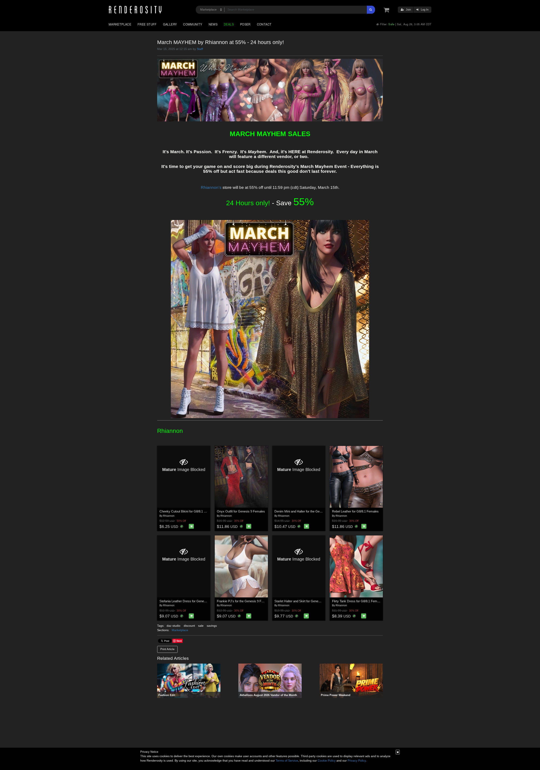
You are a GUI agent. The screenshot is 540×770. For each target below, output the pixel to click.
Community (192, 24)
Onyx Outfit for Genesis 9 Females (241, 511)
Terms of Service (287, 760)
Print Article (167, 649)
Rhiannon (168, 515)
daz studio (173, 625)
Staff (200, 49)
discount (189, 625)
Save (179, 640)
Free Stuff (147, 24)
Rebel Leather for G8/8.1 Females (355, 511)
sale (201, 625)
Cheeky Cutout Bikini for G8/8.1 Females (187, 511)
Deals (229, 24)
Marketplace (120, 24)
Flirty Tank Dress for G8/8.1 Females (357, 601)
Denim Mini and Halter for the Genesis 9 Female (307, 511)
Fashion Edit (166, 695)
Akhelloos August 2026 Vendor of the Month (268, 695)
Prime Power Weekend (335, 695)
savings (212, 625)
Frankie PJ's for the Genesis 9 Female (243, 601)
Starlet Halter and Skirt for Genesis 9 (299, 601)
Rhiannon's (211, 187)
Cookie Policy (327, 760)
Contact (264, 24)
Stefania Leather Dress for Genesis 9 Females (191, 601)
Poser (245, 24)
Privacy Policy (357, 760)
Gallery (170, 24)
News (213, 24)
